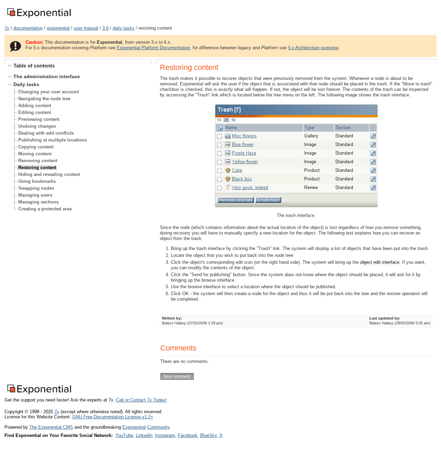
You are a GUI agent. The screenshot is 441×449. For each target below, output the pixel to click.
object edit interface (379, 262)
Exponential (134, 427)
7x (6, 28)
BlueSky (208, 435)
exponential (58, 28)
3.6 (105, 28)
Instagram (165, 435)
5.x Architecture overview (313, 47)
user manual (86, 28)
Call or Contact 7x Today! (141, 400)
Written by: (172, 318)
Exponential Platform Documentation (153, 47)
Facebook (187, 435)
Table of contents (34, 66)
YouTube (124, 435)
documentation (28, 28)
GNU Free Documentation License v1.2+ (112, 416)
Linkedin (144, 435)
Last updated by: (384, 318)
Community (158, 427)
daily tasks (123, 28)
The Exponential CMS (51, 427)
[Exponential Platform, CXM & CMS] (38, 18)
